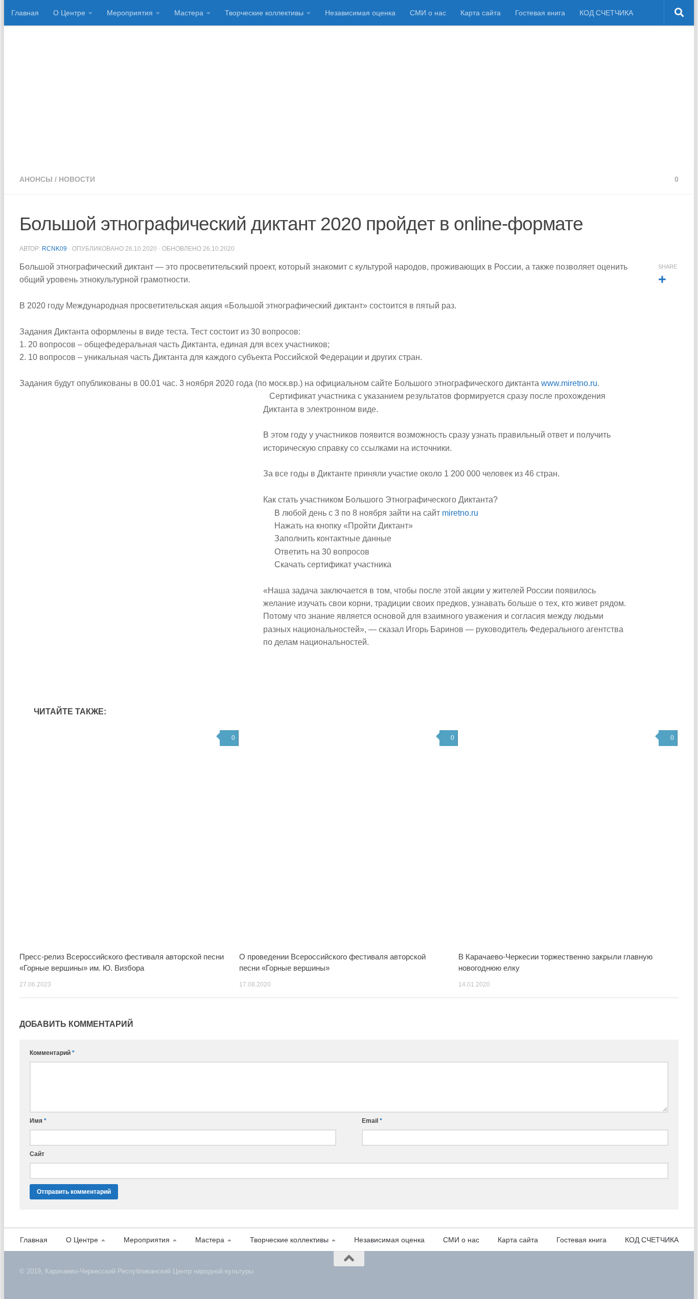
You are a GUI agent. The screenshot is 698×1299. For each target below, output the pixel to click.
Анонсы (36, 179)
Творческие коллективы (264, 13)
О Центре (69, 13)
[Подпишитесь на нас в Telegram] (674, 1277)
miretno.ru (460, 513)
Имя (38, 1120)
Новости (77, 179)
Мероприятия (130, 13)
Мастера (188, 13)
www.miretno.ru (569, 383)
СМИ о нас (428, 13)
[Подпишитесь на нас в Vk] (662, 1277)
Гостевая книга (540, 13)
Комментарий (52, 1052)
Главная (25, 13)
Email (372, 1120)
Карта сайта (480, 13)
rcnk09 (54, 248)
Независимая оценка (360, 13)
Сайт (37, 1154)
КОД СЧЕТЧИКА (606, 13)
